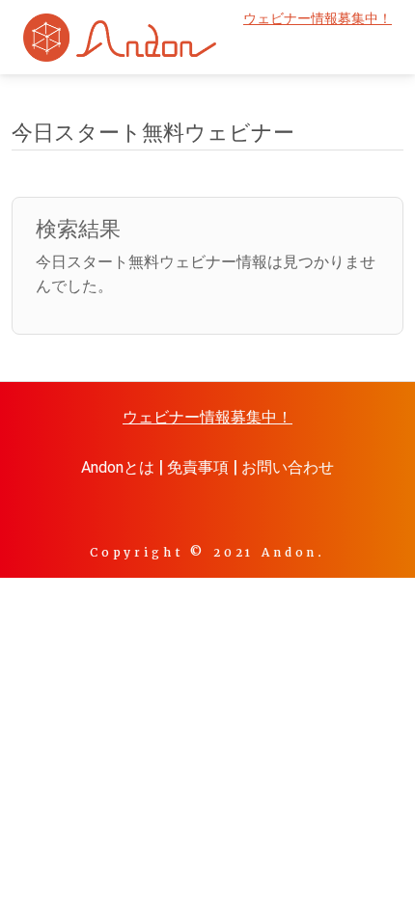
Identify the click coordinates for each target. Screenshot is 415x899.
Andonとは (117, 467)
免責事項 (198, 467)
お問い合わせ (287, 467)
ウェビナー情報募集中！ (317, 19)
